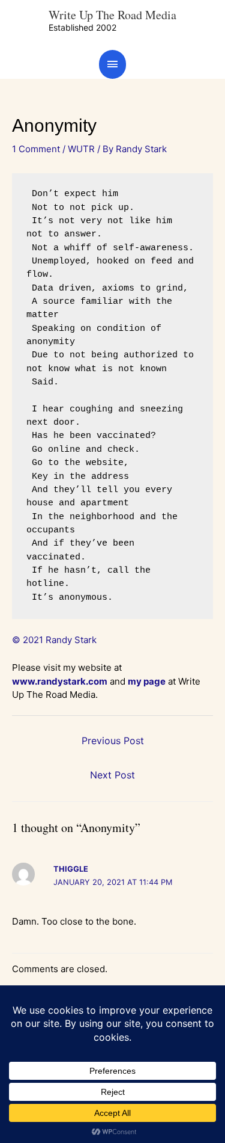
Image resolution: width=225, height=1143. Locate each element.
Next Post (112, 775)
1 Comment (36, 149)
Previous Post (113, 741)
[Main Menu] (113, 64)
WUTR (81, 149)
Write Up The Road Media (112, 15)
